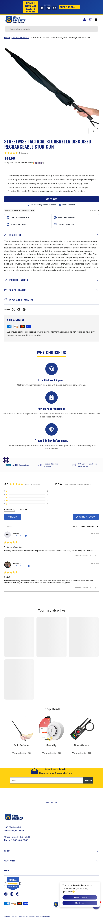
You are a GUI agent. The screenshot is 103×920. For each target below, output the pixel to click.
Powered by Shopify (42, 916)
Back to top (51, 802)
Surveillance (81, 745)
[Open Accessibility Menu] (6, 460)
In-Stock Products (20, 37)
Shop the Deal (68, 7)
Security (51, 745)
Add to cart (51, 199)
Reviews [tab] (9, 510)
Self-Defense (21, 745)
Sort (75, 526)
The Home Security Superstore (22, 916)
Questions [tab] (24, 510)
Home (7, 37)
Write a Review (88, 517)
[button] (51, 153)
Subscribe (88, 780)
